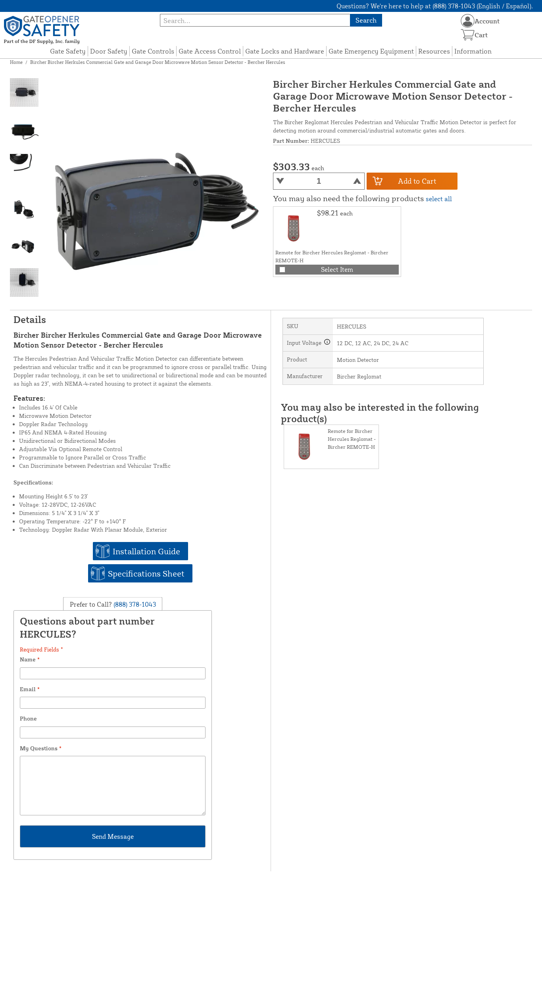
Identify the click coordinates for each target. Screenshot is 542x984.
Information (473, 51)
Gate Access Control (210, 51)
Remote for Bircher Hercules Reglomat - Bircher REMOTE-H (352, 439)
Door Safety (108, 51)
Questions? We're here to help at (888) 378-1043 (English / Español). (434, 6)
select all (439, 199)
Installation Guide (146, 551)
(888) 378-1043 (134, 604)
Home (16, 62)
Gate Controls (153, 51)
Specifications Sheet (146, 573)
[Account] (468, 21)
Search (366, 20)
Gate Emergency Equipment (371, 51)
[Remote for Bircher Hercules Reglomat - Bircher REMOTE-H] (295, 228)
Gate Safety (68, 51)
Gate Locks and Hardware (284, 51)
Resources (434, 51)
